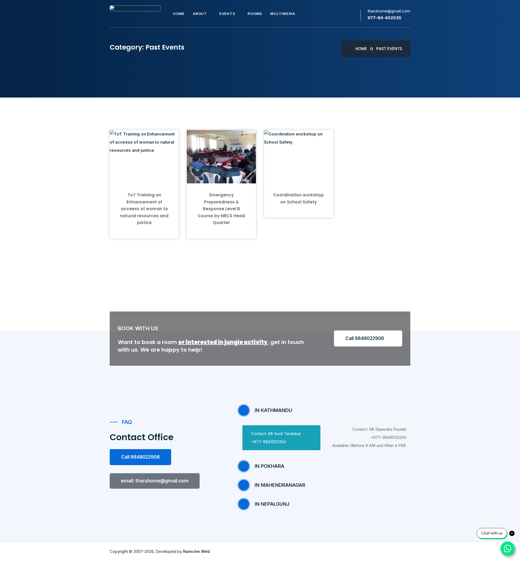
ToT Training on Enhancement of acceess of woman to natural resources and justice (144, 208)
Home (360, 48)
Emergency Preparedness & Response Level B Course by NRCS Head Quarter (221, 208)
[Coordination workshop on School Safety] (298, 156)
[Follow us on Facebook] (356, 14)
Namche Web (196, 551)
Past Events (389, 48)
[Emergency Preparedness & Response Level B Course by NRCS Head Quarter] (221, 156)
